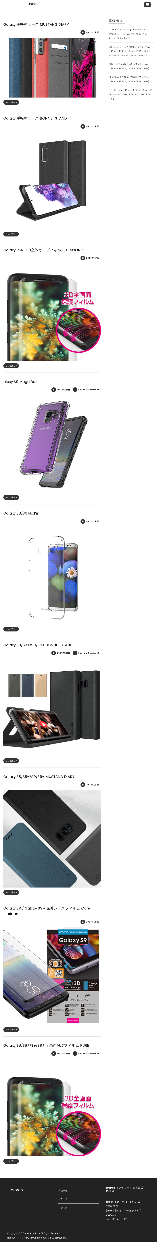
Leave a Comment (88, 389)
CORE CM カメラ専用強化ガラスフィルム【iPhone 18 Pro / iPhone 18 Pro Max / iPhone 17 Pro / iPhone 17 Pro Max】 (129, 51)
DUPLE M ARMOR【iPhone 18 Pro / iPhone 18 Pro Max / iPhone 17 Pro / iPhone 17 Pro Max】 (128, 34)
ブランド (62, 1199)
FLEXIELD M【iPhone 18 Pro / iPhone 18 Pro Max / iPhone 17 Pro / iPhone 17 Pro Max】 (131, 94)
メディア (62, 1208)
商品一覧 (62, 1190)
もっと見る (10, 102)
